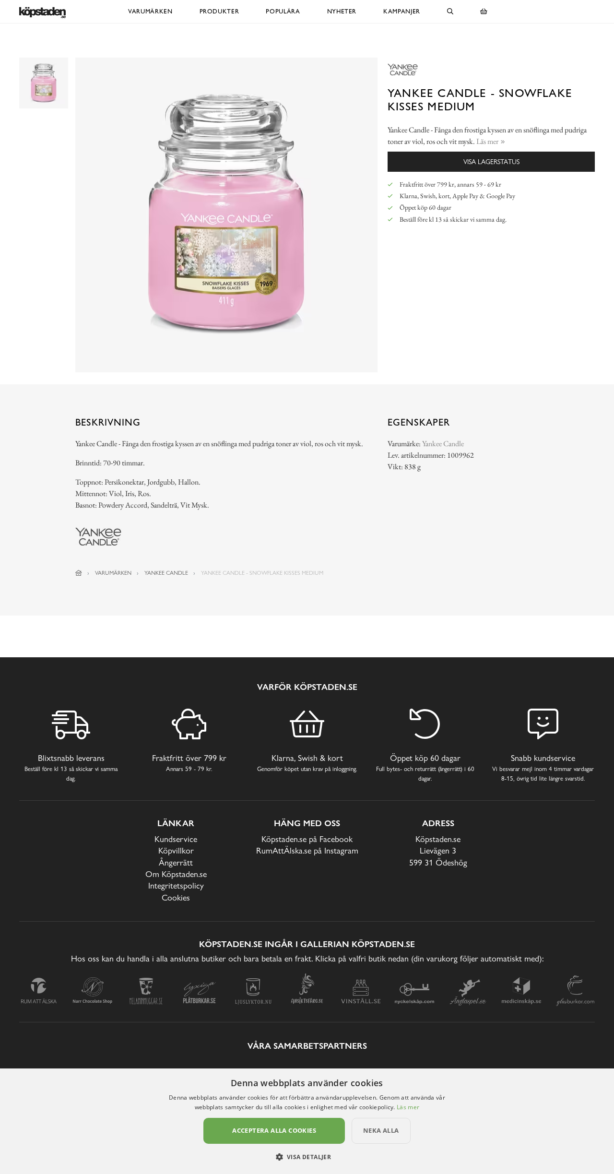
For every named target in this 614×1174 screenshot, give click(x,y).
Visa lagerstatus (491, 161)
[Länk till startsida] (78, 572)
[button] (307, 1156)
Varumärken (150, 11)
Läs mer (408, 1107)
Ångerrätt (176, 862)
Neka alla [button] (381, 1130)
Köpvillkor (176, 850)
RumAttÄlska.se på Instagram (307, 850)
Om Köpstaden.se (176, 874)
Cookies (176, 897)
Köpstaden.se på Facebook (307, 839)
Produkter (219, 11)
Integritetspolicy (176, 885)
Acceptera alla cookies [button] (274, 1130)
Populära (283, 11)
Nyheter (342, 11)
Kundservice (175, 839)
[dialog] (307, 1121)
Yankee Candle (443, 444)
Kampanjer (401, 11)
